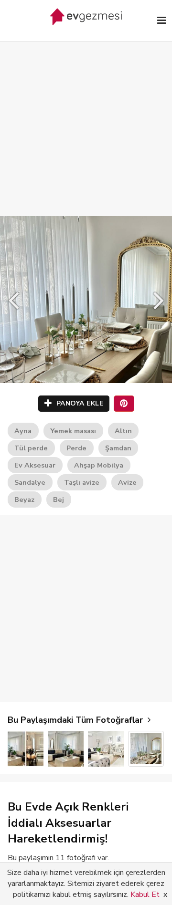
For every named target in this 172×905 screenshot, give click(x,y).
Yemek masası (73, 431)
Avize (127, 482)
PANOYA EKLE (78, 403)
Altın (123, 431)
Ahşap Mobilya (98, 465)
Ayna (23, 431)
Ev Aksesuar (34, 465)
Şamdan (118, 448)
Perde (76, 448)
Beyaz (24, 499)
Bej (58, 499)
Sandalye (29, 482)
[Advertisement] (86, 119)
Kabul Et (145, 894)
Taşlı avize (81, 482)
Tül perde (31, 448)
